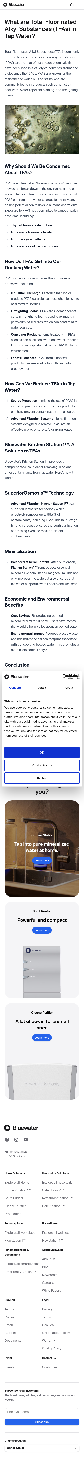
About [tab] (69, 687)
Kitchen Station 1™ (54, 503)
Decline (42, 778)
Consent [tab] (15, 687)
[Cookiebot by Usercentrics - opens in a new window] (62, 676)
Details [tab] (42, 687)
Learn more (42, 860)
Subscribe (42, 1422)
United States (15, 1448)
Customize (39, 765)
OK (42, 752)
